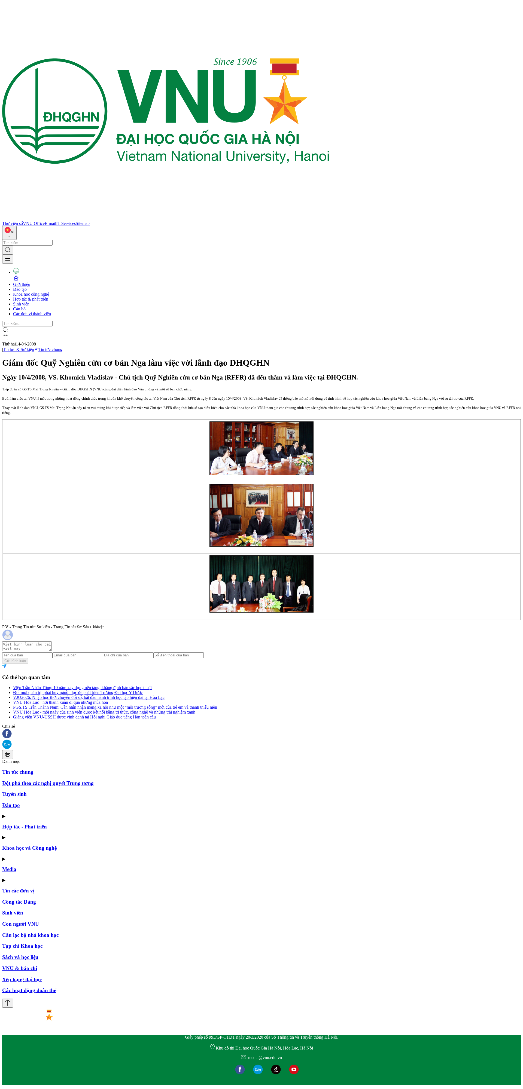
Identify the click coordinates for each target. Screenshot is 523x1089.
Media (9, 869)
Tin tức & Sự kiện (18, 349)
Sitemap (83, 223)
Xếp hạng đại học (22, 979)
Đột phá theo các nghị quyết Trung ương (48, 783)
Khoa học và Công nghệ (29, 848)
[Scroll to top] (7, 1003)
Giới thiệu (21, 284)
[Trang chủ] (165, 218)
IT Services (66, 223)
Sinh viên (21, 304)
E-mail (50, 223)
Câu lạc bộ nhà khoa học (30, 935)
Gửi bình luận (15, 661)
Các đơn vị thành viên (32, 313)
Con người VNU (20, 924)
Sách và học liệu (20, 957)
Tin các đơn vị (18, 891)
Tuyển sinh (14, 794)
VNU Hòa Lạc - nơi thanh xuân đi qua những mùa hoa (60, 702)
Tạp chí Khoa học (22, 946)
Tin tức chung (50, 349)
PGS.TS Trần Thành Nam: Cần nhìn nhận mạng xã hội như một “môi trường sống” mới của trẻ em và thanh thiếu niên (115, 707)
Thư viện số (12, 223)
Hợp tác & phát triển (30, 299)
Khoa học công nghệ (31, 294)
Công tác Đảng (19, 902)
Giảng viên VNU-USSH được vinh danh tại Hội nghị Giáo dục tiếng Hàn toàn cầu (84, 717)
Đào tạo (20, 289)
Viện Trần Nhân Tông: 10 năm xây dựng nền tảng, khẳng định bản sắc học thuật (82, 687)
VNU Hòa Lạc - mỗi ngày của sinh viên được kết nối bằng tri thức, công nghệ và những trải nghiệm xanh (104, 712)
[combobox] (9, 233)
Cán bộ (19, 309)
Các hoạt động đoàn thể (29, 990)
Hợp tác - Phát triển (24, 827)
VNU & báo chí (19, 968)
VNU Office (34, 223)
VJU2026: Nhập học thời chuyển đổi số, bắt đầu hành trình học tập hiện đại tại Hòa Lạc (89, 697)
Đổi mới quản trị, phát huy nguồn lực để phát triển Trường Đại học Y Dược (78, 692)
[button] (261, 734)
